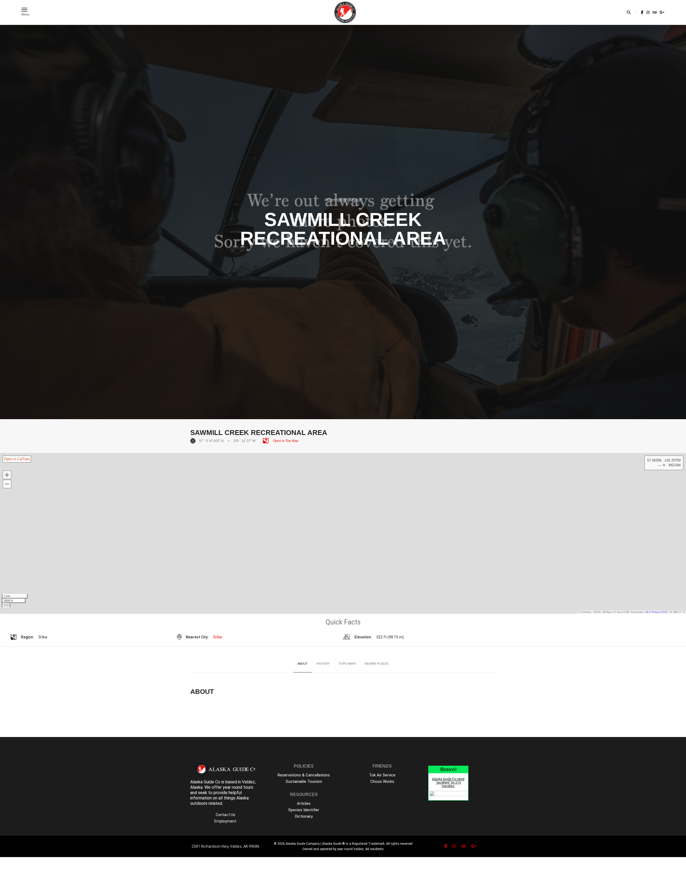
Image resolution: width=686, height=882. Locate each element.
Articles (304, 803)
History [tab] (323, 663)
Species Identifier (303, 809)
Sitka (217, 637)
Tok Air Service (382, 775)
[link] (642, 12)
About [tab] (302, 663)
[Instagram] (648, 12)
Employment (225, 821)
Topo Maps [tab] (347, 663)
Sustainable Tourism (304, 781)
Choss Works (382, 781)
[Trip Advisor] (654, 12)
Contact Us (225, 815)
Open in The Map (285, 441)
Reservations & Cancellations (304, 775)
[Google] (662, 12)
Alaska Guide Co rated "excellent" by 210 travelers (448, 782)
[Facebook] (642, 12)
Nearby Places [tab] (377, 663)
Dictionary (304, 816)
